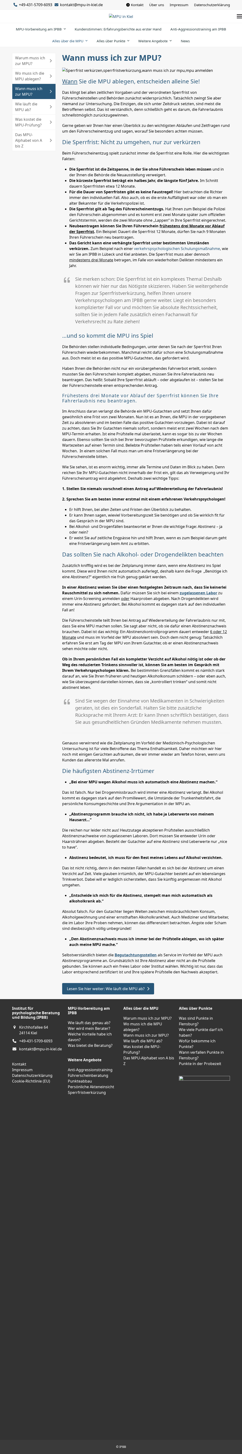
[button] (239, 16)
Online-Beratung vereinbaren (24, 1181)
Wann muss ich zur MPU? (146, 1035)
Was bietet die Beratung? (90, 1045)
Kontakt (19, 1064)
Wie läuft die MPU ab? (142, 1041)
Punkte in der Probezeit (200, 1063)
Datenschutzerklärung (32, 1075)
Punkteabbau (80, 1081)
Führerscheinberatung (88, 1075)
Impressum (22, 1069)
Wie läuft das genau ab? (89, 1022)
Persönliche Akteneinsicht (91, 1086)
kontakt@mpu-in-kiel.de (81, 4)
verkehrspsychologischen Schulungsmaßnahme (177, 248)
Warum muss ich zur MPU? (147, 1018)
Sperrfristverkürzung (87, 1092)
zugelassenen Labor (198, 592)
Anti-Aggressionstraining (90, 1069)
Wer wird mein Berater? (89, 1028)
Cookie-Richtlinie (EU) (31, 1081)
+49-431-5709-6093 (35, 1041)
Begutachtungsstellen (136, 955)
